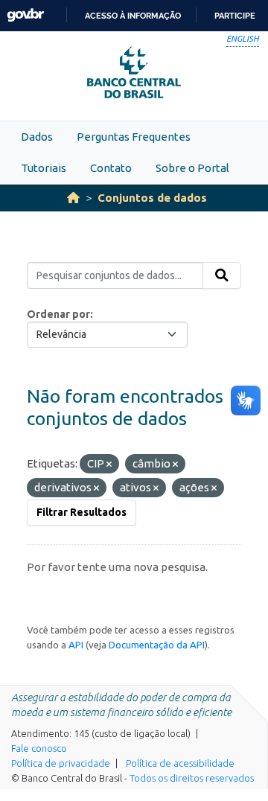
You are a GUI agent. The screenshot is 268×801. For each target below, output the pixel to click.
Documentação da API (157, 644)
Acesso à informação (133, 15)
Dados (37, 136)
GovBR (25, 15)
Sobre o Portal (192, 168)
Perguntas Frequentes (134, 136)
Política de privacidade (60, 763)
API (75, 644)
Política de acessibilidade (180, 763)
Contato (111, 168)
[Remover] (109, 464)
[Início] (73, 197)
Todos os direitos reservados (192, 778)
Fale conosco (39, 748)
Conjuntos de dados (152, 197)
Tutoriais (43, 168)
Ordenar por (58, 314)
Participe (234, 15)
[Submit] (221, 275)
